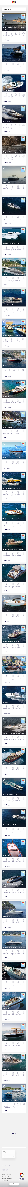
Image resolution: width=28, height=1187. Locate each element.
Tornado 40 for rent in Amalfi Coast (14, 274)
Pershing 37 (6, 917)
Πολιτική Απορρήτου (7, 1178)
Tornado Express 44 (9, 213)
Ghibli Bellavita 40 (8, 182)
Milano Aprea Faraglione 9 (11, 488)
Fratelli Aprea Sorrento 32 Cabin (13, 549)
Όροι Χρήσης (5, 1176)
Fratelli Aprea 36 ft (9, 366)
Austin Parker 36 (8, 90)
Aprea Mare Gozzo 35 (10, 611)
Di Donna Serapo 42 (9, 764)
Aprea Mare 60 (8, 121)
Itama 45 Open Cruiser (10, 794)
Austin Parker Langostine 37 (11, 60)
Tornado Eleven (8, 580)
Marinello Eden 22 (8, 427)
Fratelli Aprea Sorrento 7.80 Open (13, 458)
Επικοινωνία (5, 1180)
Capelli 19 (6, 1039)
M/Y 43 (5, 702)
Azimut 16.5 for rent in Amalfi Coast (14, 733)
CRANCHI (6, 1008)
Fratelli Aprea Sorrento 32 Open (13, 519)
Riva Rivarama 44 (8, 672)
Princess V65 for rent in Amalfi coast (14, 947)
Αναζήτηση (7, 9)
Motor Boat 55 (7, 396)
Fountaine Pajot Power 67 (11, 1100)
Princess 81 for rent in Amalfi (12, 243)
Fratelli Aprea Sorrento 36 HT (12, 641)
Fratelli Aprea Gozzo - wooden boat (14, 335)
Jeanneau (6, 978)
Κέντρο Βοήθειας (6, 1174)
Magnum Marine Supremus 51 (12, 152)
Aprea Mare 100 (8, 305)
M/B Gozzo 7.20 (8, 855)
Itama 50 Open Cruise (10, 825)
